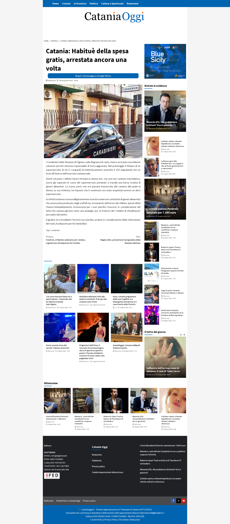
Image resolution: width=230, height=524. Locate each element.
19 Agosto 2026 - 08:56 (164, 375)
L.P (116, 307)
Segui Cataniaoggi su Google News (93, 75)
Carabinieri (55, 230)
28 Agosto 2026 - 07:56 (164, 128)
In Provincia (80, 3)
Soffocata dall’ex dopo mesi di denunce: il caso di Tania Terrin (163, 370)
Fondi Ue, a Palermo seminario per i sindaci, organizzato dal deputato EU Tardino (65, 239)
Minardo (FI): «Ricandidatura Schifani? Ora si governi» (161, 123)
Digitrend (155, 512)
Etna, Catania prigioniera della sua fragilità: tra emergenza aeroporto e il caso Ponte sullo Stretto (124, 300)
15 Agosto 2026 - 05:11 (126, 307)
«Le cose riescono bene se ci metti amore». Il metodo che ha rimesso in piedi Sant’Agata (59, 300)
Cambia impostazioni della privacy (107, 472)
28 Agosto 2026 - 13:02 (169, 238)
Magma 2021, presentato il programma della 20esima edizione (120, 239)
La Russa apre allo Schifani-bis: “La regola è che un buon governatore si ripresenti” (172, 165)
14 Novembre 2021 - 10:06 (68, 80)
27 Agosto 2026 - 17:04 (169, 279)
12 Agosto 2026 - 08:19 (98, 361)
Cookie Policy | (97, 519)
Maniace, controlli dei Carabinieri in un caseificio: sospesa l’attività (170, 229)
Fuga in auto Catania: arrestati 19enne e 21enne (172, 291)
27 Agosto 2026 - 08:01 (169, 174)
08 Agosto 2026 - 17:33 (130, 351)
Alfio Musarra (52, 307)
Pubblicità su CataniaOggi (68, 500)
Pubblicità (96, 460)
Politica (94, 3)
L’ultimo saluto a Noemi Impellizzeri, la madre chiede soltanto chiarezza (172, 143)
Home (55, 3)
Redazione (132, 3)
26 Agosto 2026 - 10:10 (169, 321)
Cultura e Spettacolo (112, 3)
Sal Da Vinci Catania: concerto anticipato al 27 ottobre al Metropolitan (172, 312)
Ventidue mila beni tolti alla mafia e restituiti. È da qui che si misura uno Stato (93, 299)
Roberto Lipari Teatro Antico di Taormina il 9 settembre (171, 249)
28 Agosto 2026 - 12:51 (169, 258)
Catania (66, 3)
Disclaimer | (124, 519)
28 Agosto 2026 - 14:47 (164, 216)
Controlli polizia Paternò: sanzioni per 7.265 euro (162, 210)
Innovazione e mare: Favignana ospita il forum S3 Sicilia (172, 270)
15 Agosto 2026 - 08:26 (98, 305)
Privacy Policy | (111, 519)
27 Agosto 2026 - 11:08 (169, 298)
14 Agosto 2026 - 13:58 (63, 351)
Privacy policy (98, 466)
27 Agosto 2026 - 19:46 (169, 152)
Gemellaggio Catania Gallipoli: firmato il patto (126, 346)
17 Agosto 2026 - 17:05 (65, 307)
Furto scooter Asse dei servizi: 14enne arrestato (57, 346)
